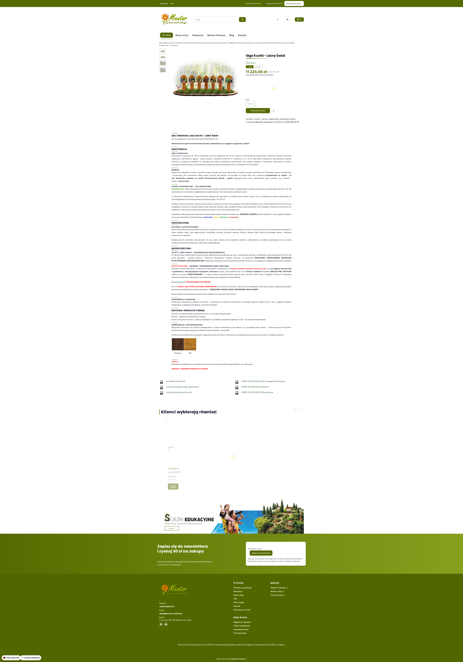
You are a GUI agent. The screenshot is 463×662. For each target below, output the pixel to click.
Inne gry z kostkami (287, 43)
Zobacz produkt (173, 486)
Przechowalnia (239, 633)
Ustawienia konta (240, 629)
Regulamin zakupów (242, 622)
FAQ (171, 3)
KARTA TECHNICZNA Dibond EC (255, 387)
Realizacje (237, 591)
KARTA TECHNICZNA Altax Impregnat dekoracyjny (263, 381)
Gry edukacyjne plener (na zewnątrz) (250, 43)
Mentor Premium (278, 587)
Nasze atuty (238, 595)
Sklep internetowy (231, 659)
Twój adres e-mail (255, 549)
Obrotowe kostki (271, 43)
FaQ (235, 598)
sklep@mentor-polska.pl (170, 613)
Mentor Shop (277, 591)
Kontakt (236, 606)
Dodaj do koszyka (258, 110)
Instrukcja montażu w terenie (179, 392)
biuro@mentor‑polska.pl (261, 122)
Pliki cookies (238, 602)
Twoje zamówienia (241, 625)
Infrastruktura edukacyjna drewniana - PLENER (216, 43)
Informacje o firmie (241, 610)
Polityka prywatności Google (239, 644)
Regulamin (164, 3)
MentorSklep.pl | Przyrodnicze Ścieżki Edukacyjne (177, 43)
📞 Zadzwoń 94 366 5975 (273, 3)
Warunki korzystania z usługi (270, 644)
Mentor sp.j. (251, 63)
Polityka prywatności (242, 587)
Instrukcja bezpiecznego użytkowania (182, 387)
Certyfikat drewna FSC (176, 381)
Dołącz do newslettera (261, 553)
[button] (242, 19)
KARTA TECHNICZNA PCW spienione (257, 392)
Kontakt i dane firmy (253, 3)
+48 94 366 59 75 (166, 606)
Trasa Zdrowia (277, 595)
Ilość (247, 100)
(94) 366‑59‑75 (292, 122)
